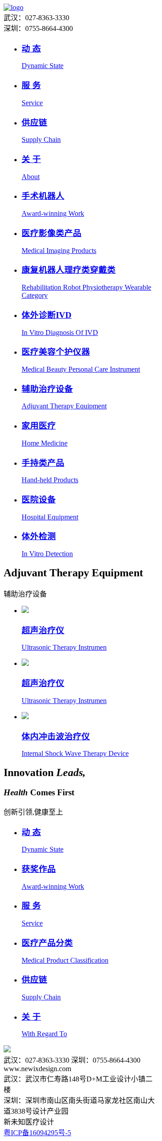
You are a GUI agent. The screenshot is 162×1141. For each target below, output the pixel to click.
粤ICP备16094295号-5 (37, 1133)
